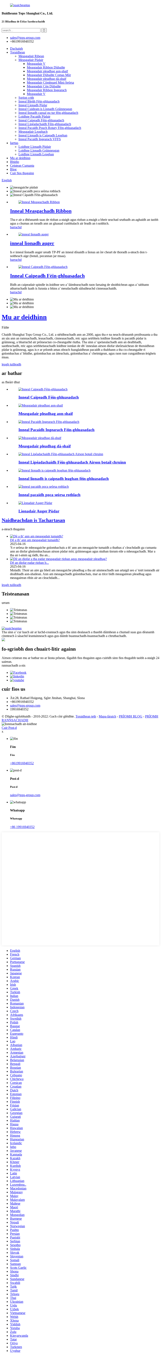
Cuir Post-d (9, 727)
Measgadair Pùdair (30, 60)
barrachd (16, 227)
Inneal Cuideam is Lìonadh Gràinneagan (45, 109)
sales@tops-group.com (25, 705)
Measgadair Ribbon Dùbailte (46, 67)
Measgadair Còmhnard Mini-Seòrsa (50, 82)
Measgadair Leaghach (33, 131)
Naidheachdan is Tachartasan (33, 520)
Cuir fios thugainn (22, 173)
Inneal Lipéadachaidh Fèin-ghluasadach (44, 124)
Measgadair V (36, 63)
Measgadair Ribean (31, 56)
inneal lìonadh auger (32, 243)
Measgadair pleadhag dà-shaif (46, 79)
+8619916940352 (22, 763)
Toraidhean (17, 52)
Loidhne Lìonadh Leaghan (36, 154)
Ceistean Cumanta (22, 165)
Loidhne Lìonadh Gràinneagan (38, 150)
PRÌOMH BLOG (130, 716)
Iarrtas (14, 143)
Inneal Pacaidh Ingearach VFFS (39, 139)
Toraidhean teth (85, 716)
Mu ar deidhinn (20, 158)
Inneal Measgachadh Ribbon (40, 211)
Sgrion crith (26, 97)
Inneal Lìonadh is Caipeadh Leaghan (42, 135)
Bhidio (14, 162)
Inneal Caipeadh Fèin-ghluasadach (41, 120)
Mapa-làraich (107, 716)
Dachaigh (16, 48)
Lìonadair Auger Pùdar (38, 511)
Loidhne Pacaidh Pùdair (34, 116)
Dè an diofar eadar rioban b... (29, 562)
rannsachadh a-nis (13, 665)
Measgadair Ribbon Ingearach (47, 90)
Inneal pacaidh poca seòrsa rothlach (49, 495)
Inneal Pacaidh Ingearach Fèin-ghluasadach (56, 430)
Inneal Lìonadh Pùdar (32, 105)
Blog (13, 169)
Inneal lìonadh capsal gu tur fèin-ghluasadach (48, 112)
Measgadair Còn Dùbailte (44, 86)
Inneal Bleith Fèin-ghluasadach (39, 101)
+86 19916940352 (22, 827)
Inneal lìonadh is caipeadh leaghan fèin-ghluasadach (63, 478)
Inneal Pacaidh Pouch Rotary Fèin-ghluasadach (49, 128)
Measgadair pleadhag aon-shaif (47, 71)
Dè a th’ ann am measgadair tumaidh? (35, 540)
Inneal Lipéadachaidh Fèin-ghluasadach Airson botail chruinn (72, 462)
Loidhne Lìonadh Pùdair (34, 146)
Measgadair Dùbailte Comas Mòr (49, 75)
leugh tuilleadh (11, 364)
